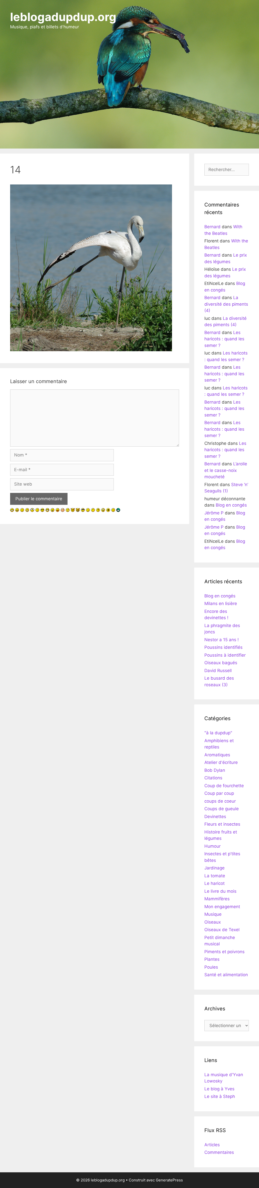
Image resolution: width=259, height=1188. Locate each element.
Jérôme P (214, 512)
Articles (212, 1144)
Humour (212, 846)
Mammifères (217, 898)
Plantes (212, 959)
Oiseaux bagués (220, 662)
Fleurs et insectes (222, 824)
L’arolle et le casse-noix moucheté (225, 470)
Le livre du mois (220, 891)
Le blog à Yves (219, 1088)
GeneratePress (169, 1180)
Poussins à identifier (225, 655)
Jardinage (214, 867)
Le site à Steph (219, 1096)
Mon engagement (222, 906)
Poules (211, 967)
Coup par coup (219, 793)
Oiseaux (212, 922)
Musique (213, 914)
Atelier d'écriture (221, 762)
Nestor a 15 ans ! (221, 639)
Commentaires (219, 1152)
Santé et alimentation (226, 974)
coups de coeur (220, 801)
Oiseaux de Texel (222, 929)
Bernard (212, 226)
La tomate (214, 875)
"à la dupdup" (218, 732)
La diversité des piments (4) (226, 304)
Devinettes (215, 816)
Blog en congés (231, 505)
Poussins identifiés (223, 647)
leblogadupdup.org (63, 17)
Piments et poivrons (224, 951)
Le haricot (214, 883)
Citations (213, 777)
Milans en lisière (220, 603)
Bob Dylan (214, 770)
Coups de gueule (221, 808)
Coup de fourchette (224, 785)
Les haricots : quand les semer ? (224, 339)
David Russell (218, 670)
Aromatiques (217, 754)
